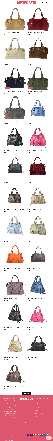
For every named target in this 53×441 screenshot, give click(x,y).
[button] (3, 2)
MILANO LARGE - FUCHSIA (35, 150)
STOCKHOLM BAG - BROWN (35, 62)
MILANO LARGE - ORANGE (12, 268)
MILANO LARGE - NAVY (11, 180)
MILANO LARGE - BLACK (11, 150)
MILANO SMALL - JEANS (34, 298)
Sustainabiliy (38, 416)
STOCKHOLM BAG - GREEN (35, 91)
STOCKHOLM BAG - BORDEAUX (36, 32)
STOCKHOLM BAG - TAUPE (12, 32)
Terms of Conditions (39, 413)
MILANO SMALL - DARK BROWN (14, 386)
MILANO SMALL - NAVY (34, 357)
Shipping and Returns (40, 407)
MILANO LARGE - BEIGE (34, 209)
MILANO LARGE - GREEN (34, 239)
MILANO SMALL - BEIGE (11, 357)
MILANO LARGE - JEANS (34, 121)
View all (26, 393)
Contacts (37, 410)
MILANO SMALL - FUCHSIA (35, 327)
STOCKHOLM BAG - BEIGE (12, 62)
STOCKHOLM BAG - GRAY (12, 121)
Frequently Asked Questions (39, 402)
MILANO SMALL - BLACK (11, 327)
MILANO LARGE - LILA (10, 298)
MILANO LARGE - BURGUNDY (36, 180)
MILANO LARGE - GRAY (34, 268)
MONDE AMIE (10, 440)
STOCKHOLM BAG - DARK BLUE (13, 91)
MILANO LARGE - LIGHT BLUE (13, 239)
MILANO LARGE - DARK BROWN (14, 209)
